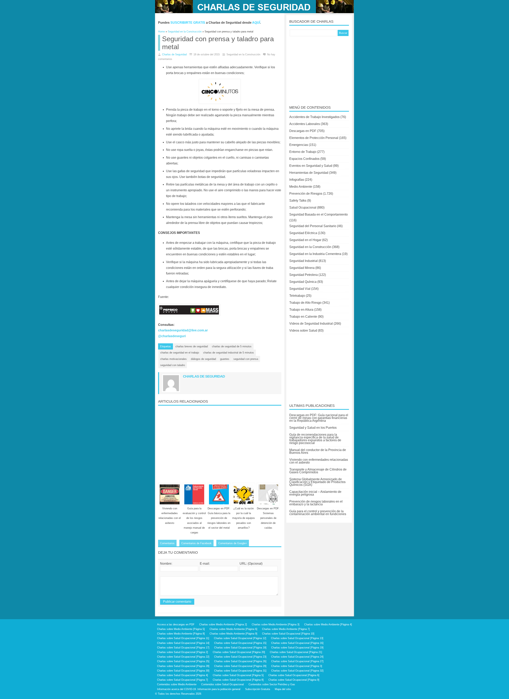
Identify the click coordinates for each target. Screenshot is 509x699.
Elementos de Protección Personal (313, 138)
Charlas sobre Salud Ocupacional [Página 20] (239, 652)
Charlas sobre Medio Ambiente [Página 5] (181, 629)
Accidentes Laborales (304, 124)
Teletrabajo (297, 295)
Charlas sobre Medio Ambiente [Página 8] (181, 633)
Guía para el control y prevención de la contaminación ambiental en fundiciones (317, 513)
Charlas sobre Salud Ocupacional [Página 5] (238, 675)
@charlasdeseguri (172, 336)
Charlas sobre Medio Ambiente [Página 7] (286, 629)
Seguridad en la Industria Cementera (315, 254)
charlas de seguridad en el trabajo (179, 352)
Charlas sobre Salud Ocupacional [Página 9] (293, 679)
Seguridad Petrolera (303, 274)
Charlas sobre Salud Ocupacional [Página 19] (297, 647)
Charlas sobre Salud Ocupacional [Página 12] (240, 638)
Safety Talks (297, 200)
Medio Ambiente (300, 186)
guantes (224, 358)
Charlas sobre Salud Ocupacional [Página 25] (183, 661)
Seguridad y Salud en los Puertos (313, 427)
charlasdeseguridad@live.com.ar (183, 330)
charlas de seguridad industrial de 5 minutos (228, 352)
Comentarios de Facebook (196, 543)
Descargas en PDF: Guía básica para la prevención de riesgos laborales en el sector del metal (218, 518)
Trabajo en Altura (301, 309)
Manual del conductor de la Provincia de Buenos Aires (317, 451)
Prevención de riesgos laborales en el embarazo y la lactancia (316, 503)
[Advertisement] (219, 443)
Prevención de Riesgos (305, 193)
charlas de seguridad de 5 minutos (232, 346)
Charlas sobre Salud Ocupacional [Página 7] (182, 679)
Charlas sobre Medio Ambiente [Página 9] (233, 633)
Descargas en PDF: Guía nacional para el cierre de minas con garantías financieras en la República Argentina (318, 417)
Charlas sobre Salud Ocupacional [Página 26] (240, 661)
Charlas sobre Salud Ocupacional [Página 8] (238, 679)
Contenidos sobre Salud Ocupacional (222, 684)
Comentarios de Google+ (232, 543)
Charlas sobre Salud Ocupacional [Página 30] (183, 670)
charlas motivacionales (173, 358)
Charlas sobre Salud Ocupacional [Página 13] (297, 638)
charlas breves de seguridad (191, 346)
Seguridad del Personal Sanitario (312, 226)
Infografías (296, 179)
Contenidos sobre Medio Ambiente (176, 684)
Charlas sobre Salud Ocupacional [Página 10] (288, 633)
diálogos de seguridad (203, 358)
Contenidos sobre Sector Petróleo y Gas (272, 684)
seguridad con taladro (172, 365)
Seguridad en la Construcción (310, 247)
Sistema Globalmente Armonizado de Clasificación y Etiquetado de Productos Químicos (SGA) (317, 481)
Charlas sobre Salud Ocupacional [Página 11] (183, 638)
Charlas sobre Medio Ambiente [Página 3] (275, 624)
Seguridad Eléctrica (303, 233)
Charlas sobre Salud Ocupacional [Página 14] (183, 642)
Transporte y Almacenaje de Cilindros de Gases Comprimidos (318, 471)
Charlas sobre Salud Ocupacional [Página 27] (297, 661)
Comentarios (167, 543)
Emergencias (298, 144)
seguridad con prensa (245, 358)
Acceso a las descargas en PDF (175, 624)
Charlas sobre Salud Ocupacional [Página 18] (240, 647)
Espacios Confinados (304, 158)
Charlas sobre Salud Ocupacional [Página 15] (240, 642)
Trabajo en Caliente (303, 316)
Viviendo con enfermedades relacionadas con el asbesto (318, 461)
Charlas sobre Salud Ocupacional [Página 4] (182, 675)
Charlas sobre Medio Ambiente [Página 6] (233, 629)
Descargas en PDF (302, 131)
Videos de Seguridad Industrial (311, 323)
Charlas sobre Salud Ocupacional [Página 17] (183, 647)
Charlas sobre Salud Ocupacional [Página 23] (240, 656)
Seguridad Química (303, 281)
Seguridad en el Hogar (305, 240)
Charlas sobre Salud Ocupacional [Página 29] (240, 666)
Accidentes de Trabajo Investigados (314, 117)
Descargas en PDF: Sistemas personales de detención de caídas (268, 518)
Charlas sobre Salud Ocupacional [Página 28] (183, 666)
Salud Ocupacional (302, 207)
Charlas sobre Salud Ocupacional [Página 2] (182, 652)
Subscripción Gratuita (257, 689)
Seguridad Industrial (303, 261)
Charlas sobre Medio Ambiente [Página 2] (223, 624)
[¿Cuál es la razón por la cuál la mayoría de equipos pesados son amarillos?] (243, 494)
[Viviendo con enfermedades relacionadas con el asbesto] (169, 494)
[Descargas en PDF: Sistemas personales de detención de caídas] (268, 494)
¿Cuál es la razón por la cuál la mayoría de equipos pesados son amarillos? (243, 518)
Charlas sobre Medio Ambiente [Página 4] (328, 624)
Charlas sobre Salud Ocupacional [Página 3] (296, 666)
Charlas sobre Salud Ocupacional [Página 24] (297, 656)
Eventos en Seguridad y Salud (310, 165)
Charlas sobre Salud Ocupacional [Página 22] (183, 656)
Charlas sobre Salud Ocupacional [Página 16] (297, 642)
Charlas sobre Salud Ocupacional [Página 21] (296, 652)
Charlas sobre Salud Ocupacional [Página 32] (297, 670)
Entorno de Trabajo (302, 151)
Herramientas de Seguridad (308, 172)
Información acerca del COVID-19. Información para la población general (198, 689)
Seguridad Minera (302, 267)
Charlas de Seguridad (174, 54)
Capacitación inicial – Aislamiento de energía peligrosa (315, 493)
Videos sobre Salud (303, 330)
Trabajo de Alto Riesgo (305, 302)
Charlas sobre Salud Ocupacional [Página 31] (240, 670)
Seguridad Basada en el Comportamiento (318, 214)
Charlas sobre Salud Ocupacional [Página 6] (293, 675)
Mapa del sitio (283, 689)
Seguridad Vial (299, 288)
